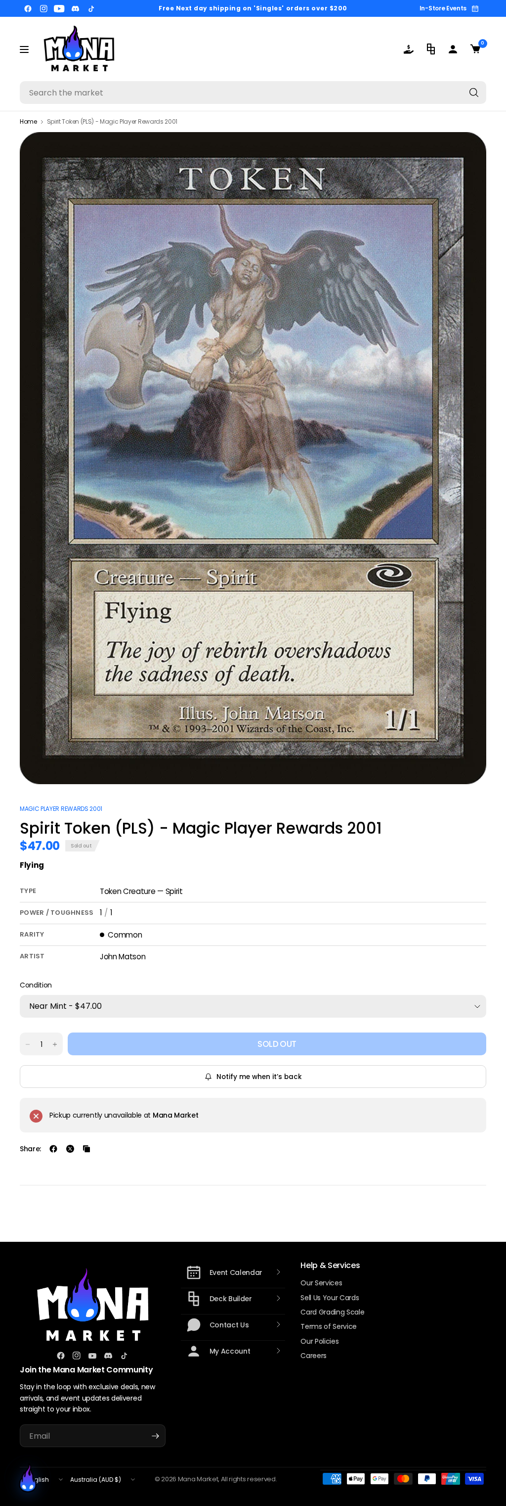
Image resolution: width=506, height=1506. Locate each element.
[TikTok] (91, 8)
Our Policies (319, 1341)
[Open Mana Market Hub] (27, 1478)
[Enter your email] (156, 1435)
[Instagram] (43, 8)
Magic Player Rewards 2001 (61, 808)
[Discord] (75, 8)
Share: (30, 1148)
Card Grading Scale (332, 1312)
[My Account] (453, 49)
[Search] (474, 92)
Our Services (321, 1283)
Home (28, 122)
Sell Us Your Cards (329, 1298)
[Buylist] (408, 49)
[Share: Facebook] (53, 1148)
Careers (313, 1356)
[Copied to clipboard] (86, 1148)
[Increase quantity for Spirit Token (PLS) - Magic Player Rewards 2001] (54, 1044)
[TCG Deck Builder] (431, 49)
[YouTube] (59, 8)
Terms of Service (328, 1326)
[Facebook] (28, 8)
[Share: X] (70, 1148)
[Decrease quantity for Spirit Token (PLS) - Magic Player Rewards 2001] (27, 1044)
